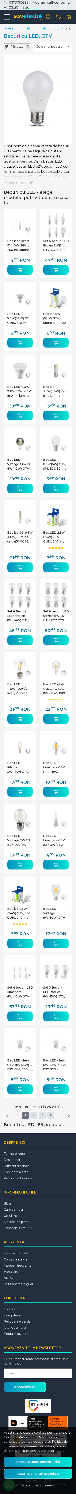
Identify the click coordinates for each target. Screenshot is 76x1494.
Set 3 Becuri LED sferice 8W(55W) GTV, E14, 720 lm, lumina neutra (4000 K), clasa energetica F (54, 992)
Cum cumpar (13, 1210)
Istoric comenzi (15, 1328)
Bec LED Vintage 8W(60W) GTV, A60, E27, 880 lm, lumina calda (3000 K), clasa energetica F (55, 913)
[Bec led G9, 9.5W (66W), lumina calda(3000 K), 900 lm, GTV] (20, 517)
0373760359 (18, 2)
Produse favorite (16, 1334)
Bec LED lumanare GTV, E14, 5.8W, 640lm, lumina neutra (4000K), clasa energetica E (55, 767)
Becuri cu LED (52, 28)
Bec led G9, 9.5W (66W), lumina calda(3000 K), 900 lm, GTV (20, 537)
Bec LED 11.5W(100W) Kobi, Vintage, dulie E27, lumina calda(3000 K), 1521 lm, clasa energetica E (20, 688)
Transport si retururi (18, 1228)
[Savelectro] (26, 17)
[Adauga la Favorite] (28, 229)
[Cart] (69, 17)
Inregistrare (12, 1315)
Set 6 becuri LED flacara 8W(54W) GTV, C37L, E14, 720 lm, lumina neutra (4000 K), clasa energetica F (56, 245)
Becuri (30, 28)
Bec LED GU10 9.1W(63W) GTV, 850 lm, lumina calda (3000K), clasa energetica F (19, 391)
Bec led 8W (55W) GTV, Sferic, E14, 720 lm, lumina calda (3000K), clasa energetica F (55, 318)
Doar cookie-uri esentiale (38, 1474)
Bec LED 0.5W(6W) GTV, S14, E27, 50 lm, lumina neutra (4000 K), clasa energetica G (54, 464)
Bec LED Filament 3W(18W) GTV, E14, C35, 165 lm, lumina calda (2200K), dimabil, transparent (20, 767)
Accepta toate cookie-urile (38, 1462)
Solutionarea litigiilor (18, 1284)
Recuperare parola (17, 1321)
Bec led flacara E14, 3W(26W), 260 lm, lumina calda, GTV (18, 245)
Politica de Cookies (18, 1178)
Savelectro (11, 28)
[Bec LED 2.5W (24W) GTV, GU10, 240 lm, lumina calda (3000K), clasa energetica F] (56, 517)
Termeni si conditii (17, 1166)
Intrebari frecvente (17, 1265)
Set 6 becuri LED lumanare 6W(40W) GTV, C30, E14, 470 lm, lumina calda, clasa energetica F (20, 992)
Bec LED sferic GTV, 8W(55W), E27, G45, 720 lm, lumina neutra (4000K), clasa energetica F (20, 1065)
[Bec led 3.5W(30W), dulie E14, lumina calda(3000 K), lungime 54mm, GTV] (56, 371)
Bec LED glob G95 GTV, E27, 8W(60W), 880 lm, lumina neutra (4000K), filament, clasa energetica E (55, 688)
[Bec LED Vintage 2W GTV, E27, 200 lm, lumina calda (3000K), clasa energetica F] (20, 820)
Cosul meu (12, 1216)
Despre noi (12, 1160)
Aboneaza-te (24, 1387)
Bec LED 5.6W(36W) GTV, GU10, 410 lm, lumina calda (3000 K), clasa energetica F (19, 318)
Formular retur (14, 1154)
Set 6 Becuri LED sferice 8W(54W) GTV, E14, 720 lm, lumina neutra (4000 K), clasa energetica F (18, 615)
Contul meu (12, 1309)
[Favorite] (58, 17)
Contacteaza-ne (15, 1259)
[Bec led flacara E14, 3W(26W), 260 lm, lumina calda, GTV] (20, 225)
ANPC (8, 1278)
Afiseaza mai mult (19, 182)
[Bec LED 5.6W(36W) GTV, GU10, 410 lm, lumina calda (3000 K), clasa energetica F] (20, 298)
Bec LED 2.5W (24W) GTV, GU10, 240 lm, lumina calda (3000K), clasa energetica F (54, 537)
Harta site (11, 1272)
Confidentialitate (16, 1172)
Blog (7, 1203)
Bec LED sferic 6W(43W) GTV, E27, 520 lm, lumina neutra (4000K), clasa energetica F (54, 1065)
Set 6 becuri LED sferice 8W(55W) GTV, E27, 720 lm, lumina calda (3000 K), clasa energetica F (56, 615)
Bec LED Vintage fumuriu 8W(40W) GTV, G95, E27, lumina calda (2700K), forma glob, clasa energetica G (20, 464)
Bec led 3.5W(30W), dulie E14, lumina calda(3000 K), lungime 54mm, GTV (56, 391)
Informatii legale (16, 1253)
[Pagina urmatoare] (68, 1115)
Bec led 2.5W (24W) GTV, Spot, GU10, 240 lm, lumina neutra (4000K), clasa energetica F (20, 913)
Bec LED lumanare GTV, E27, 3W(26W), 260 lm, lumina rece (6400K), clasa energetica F (55, 840)
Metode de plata (16, 1222)
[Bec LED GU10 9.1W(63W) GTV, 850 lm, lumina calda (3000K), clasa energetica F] (20, 371)
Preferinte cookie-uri (38, 1485)
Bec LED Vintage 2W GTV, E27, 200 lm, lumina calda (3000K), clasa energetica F (20, 840)
